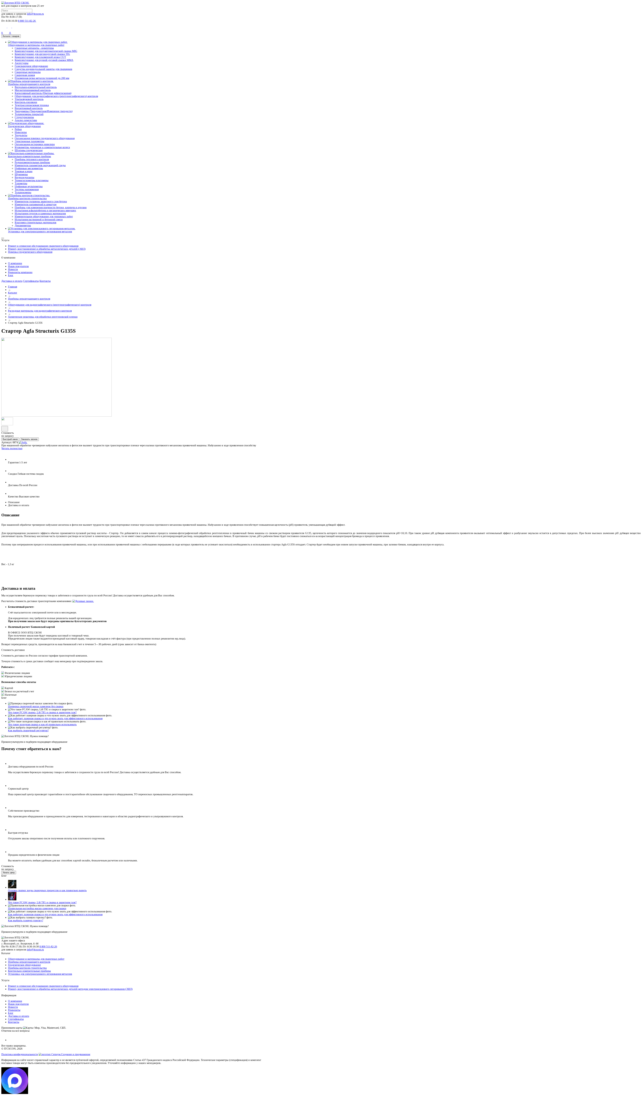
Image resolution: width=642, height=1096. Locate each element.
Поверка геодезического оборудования (30, 251)
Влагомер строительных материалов (35, 222)
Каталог (12, 292)
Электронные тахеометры (29, 141)
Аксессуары (21, 63)
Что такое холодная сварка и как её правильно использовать (42, 724)
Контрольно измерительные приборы (29, 971)
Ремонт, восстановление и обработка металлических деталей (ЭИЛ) (47, 248)
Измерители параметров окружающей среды (40, 165)
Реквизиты (14, 1010)
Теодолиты (21, 135)
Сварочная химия (25, 75)
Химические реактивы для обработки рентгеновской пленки (43, 316)
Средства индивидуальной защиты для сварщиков (43, 69)
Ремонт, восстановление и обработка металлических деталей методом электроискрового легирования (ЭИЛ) (70, 989)
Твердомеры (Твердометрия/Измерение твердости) (44, 111)
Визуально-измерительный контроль (36, 87)
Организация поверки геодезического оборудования (45, 138)
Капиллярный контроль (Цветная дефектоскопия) (43, 93)
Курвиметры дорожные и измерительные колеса (42, 147)
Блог (10, 275)
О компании (15, 263)
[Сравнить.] (4, 428)
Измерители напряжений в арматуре (36, 204)
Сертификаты (31, 281)
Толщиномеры (23, 192)
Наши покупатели (18, 266)
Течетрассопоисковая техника (32, 105)
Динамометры (23, 225)
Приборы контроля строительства (27, 967)
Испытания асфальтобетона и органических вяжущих (45, 210)
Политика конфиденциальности (19, 1054)
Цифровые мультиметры (29, 186)
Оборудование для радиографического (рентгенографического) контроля (56, 96)
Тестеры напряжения (27, 189)
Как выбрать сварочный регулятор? (28, 730)
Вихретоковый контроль (29, 108)
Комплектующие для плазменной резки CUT (40, 57)
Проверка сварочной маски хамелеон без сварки (35, 706)
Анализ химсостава (26, 120)
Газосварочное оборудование (31, 66)
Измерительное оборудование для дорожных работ (44, 216)
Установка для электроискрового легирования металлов (40, 974)
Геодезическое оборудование (24, 964)
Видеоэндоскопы (24, 177)
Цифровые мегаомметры (29, 168)
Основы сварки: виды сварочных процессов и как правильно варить (47, 890)
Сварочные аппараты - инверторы (34, 48)
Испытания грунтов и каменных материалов (40, 213)
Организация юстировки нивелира (35, 144)
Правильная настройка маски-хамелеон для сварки (37, 908)
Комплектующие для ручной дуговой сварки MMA (44, 60)
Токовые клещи (23, 171)
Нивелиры (21, 132)
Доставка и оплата (11, 281)
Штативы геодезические (29, 150)
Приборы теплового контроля (32, 159)
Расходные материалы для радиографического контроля (40, 310)
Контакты (45, 281)
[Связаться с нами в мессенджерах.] (14, 1093)
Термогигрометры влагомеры (31, 180)
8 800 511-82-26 (48, 946)
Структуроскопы (24, 117)
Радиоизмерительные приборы (32, 162)
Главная (12, 286)
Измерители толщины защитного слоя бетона (41, 201)
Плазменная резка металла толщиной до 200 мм (42, 78)
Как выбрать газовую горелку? (25, 920)
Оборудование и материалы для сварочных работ (36, 958)
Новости (13, 269)
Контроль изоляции (26, 102)
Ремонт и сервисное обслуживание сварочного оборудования (43, 245)
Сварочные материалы (28, 72)
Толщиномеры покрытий (29, 114)
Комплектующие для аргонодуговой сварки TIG (42, 54)
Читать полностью (11, 448)
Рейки (18, 129)
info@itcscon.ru (35, 13)
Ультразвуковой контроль (29, 99)
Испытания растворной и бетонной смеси (39, 219)
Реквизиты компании (20, 272)
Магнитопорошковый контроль (33, 90)
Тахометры (21, 183)
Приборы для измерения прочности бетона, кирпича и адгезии (51, 207)
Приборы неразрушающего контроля (29, 298)
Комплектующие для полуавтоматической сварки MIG (46, 51)
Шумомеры (21, 174)
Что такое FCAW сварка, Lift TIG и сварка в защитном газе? (42, 712)
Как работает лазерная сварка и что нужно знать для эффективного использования (55, 718)
